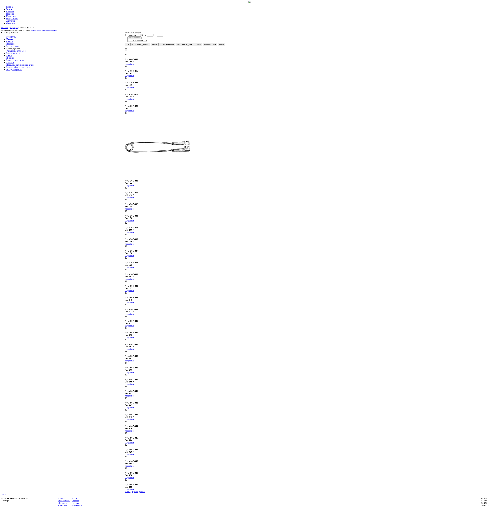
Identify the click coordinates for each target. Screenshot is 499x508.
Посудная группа (14, 69)
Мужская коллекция (15, 60)
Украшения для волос (15, 51)
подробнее (129, 64)
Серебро (10, 11)
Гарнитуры (11, 37)
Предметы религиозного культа (20, 65)
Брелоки (10, 62)
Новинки (10, 14)
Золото (9, 9)
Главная (9, 7)
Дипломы (10, 21)
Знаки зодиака (12, 46)
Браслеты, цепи (13, 53)
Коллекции (11, 16)
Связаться (10, 23)
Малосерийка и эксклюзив (18, 67)
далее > (142, 491)
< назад (128, 491)
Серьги (9, 41)
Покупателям (12, 18)
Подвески (10, 44)
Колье (9, 55)
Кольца (9, 39)
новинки (131, 35)
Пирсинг (10, 58)
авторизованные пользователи (44, 30)
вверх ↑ (4, 494)
